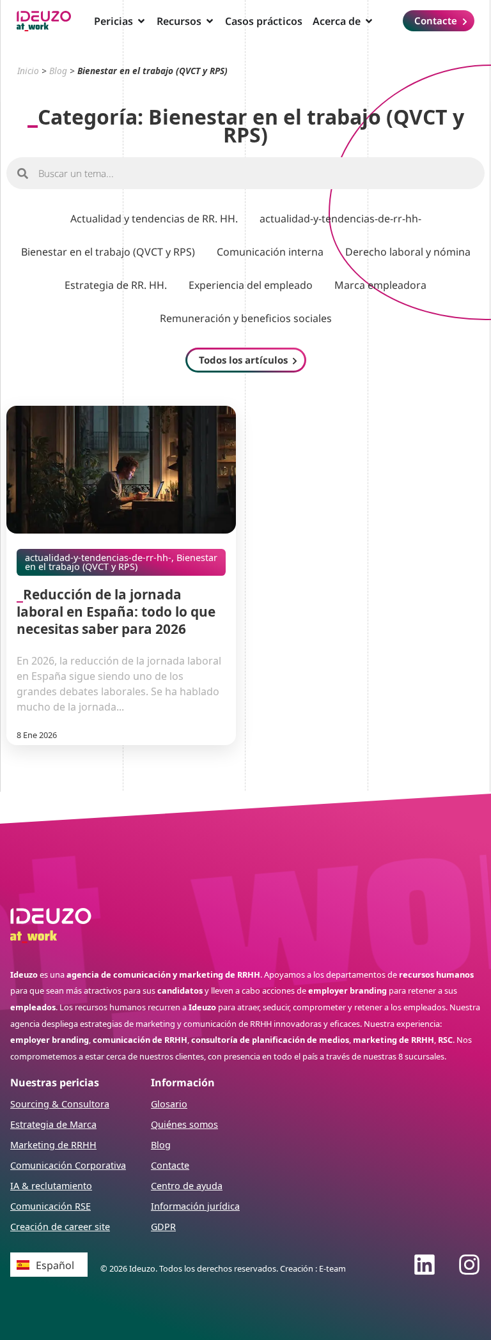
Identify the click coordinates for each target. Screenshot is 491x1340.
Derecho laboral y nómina (408, 252)
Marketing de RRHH (53, 1145)
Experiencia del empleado (251, 285)
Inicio (28, 71)
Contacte (170, 1165)
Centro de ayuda (186, 1186)
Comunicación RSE (50, 1206)
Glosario (169, 1104)
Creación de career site (60, 1227)
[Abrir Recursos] (210, 21)
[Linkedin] (424, 1264)
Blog (58, 71)
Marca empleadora (380, 285)
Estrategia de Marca (53, 1124)
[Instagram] (469, 1264)
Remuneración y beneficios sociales (246, 318)
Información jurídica (195, 1206)
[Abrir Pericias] (141, 21)
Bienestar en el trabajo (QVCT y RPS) (108, 252)
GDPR (163, 1227)
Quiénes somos (184, 1124)
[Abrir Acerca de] (369, 21)
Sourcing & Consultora (59, 1104)
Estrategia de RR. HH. (116, 285)
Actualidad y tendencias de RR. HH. (154, 219)
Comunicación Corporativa (68, 1165)
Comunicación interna (270, 252)
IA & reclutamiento (51, 1186)
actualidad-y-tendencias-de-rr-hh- (340, 219)
